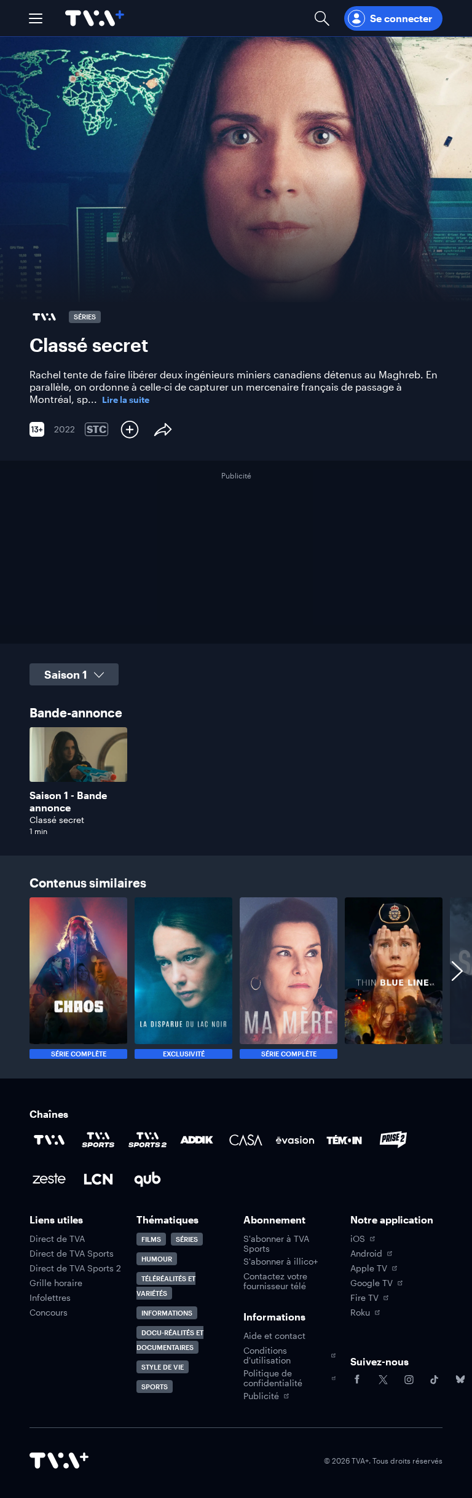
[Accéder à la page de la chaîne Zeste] (49, 1179)
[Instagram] (408, 1379)
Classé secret (57, 819)
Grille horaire (56, 1283)
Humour (156, 1259)
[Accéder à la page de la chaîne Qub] (147, 1179)
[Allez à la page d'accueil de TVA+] (94, 18)
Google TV (371, 1283)
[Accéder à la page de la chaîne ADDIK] (196, 1140)
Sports (154, 1387)
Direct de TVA (57, 1239)
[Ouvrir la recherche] (322, 18)
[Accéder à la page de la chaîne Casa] (246, 1140)
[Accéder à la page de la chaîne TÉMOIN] (344, 1140)
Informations (166, 1313)
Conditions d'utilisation (267, 1355)
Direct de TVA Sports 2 (75, 1268)
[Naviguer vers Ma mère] (288, 978)
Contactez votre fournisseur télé (275, 1281)
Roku (360, 1312)
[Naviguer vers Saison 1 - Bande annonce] (78, 781)
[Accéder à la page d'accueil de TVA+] (59, 1461)
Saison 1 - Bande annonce (68, 801)
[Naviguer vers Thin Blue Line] (393, 978)
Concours (49, 1312)
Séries (187, 1239)
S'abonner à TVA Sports (276, 1244)
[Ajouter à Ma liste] (129, 429)
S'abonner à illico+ (280, 1261)
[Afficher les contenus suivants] (457, 978)
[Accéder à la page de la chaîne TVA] (49, 1140)
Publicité (261, 1396)
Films (151, 1239)
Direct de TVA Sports (72, 1253)
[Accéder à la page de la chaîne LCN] (98, 1179)
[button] (35, 18)
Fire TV (364, 1298)
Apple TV (368, 1268)
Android (366, 1253)
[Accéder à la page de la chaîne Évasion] (295, 1140)
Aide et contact (274, 1336)
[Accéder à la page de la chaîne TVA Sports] (98, 1140)
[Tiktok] (434, 1379)
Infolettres (50, 1298)
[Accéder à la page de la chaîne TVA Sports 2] (147, 1140)
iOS (357, 1239)
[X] (383, 1379)
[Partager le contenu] (163, 429)
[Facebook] (357, 1379)
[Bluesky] (460, 1379)
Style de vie (162, 1367)
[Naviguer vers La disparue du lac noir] (183, 978)
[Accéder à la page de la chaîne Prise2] (393, 1140)
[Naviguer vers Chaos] (78, 978)
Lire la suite (125, 400)
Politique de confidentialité (272, 1378)
